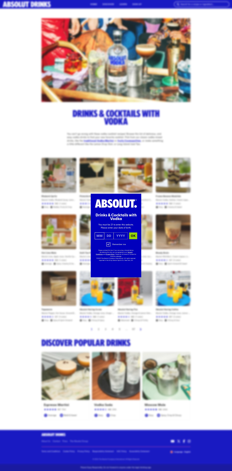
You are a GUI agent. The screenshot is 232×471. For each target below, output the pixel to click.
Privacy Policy (110, 254)
